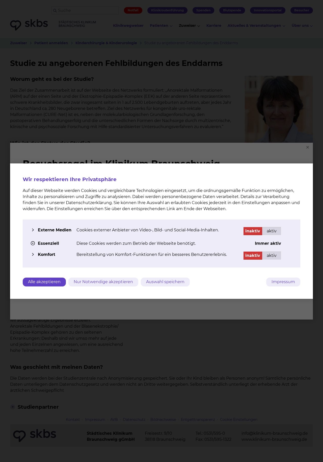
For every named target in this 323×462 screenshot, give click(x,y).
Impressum (283, 281)
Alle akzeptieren (44, 281)
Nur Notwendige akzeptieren (103, 281)
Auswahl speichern (165, 281)
